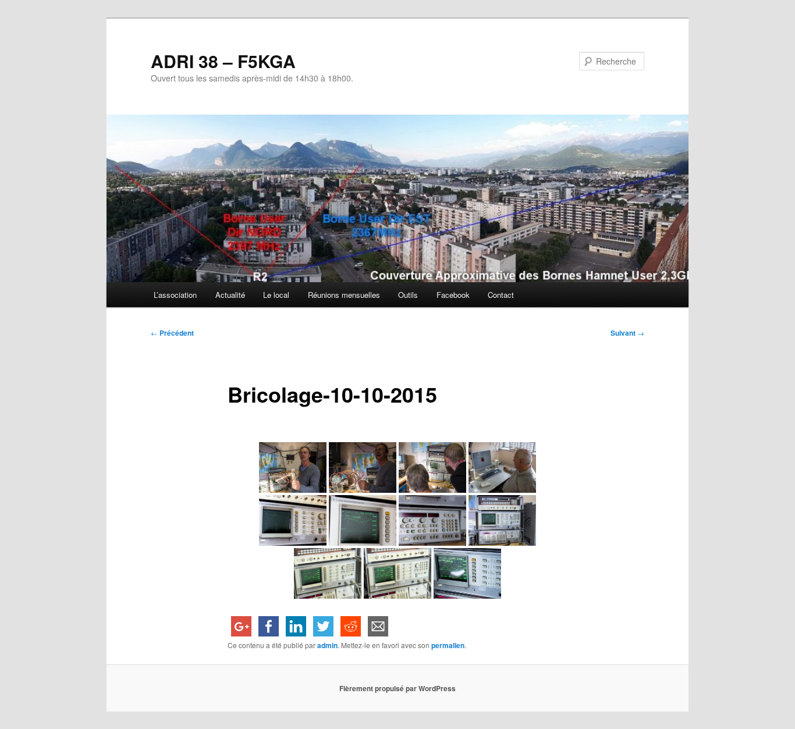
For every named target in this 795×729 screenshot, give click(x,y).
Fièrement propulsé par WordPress (397, 688)
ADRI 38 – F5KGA (223, 60)
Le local (276, 294)
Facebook (453, 294)
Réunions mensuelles (344, 294)
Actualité (230, 294)
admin (327, 645)
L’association (175, 294)
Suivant (627, 333)
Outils (408, 294)
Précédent (172, 333)
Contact (501, 294)
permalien (447, 645)
